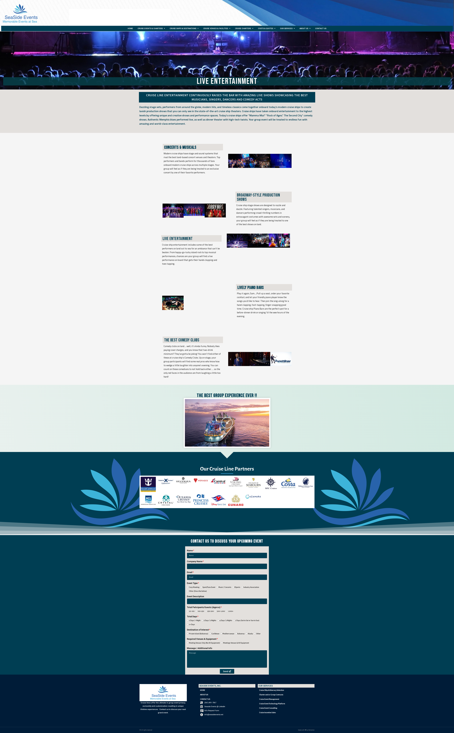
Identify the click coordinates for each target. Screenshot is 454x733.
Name (190, 550)
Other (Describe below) (198, 591)
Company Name (194, 561)
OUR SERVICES (286, 28)
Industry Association (251, 587)
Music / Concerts (224, 587)
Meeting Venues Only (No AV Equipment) (204, 643)
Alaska (250, 634)
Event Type (192, 583)
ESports (237, 587)
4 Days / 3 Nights (225, 620)
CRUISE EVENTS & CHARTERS (150, 28)
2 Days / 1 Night (195, 620)
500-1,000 (221, 611)
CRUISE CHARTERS (243, 28)
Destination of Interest (198, 629)
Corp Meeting (194, 587)
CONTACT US (320, 28)
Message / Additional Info (199, 648)
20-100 (191, 611)
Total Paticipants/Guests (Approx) (203, 607)
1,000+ (230, 611)
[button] (230, 161)
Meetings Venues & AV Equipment (236, 643)
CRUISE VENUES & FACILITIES (215, 28)
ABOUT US (303, 28)
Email (189, 572)
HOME (130, 28)
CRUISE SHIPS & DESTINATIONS (183, 28)
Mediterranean (228, 634)
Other (258, 634)
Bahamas (241, 634)
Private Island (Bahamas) (198, 634)
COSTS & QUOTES (265, 28)
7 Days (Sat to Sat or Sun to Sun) (247, 620)
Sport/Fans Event (209, 587)
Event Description (195, 596)
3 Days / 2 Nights (210, 620)
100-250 (201, 611)
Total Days (192, 616)
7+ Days (192, 624)
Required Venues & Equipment (201, 639)
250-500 (210, 611)
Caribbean (215, 634)
